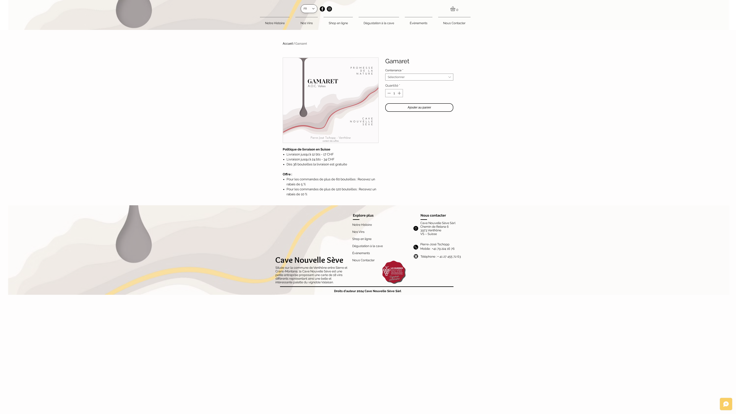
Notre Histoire (362, 225)
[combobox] (419, 77)
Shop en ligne (361, 239)
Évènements (361, 253)
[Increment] (399, 93)
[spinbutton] (394, 93)
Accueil (288, 43)
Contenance (394, 70)
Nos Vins (358, 232)
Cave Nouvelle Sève (309, 260)
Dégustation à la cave (367, 246)
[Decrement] (389, 93)
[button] (455, 8)
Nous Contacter (363, 260)
